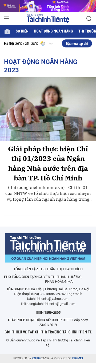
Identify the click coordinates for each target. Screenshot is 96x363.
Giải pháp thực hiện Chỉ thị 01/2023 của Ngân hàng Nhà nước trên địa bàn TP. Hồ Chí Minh (48, 163)
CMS (40, 358)
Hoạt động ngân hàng (53, 31)
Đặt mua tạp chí (77, 43)
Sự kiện (22, 31)
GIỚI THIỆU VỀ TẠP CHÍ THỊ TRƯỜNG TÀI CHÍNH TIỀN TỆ (48, 332)
